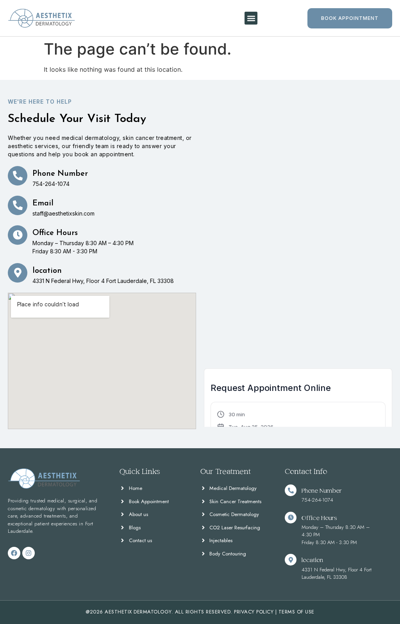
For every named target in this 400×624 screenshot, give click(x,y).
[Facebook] (14, 553)
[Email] (17, 205)
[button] (251, 18)
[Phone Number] (17, 176)
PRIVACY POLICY (253, 611)
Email (43, 203)
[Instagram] (28, 553)
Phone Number (60, 174)
